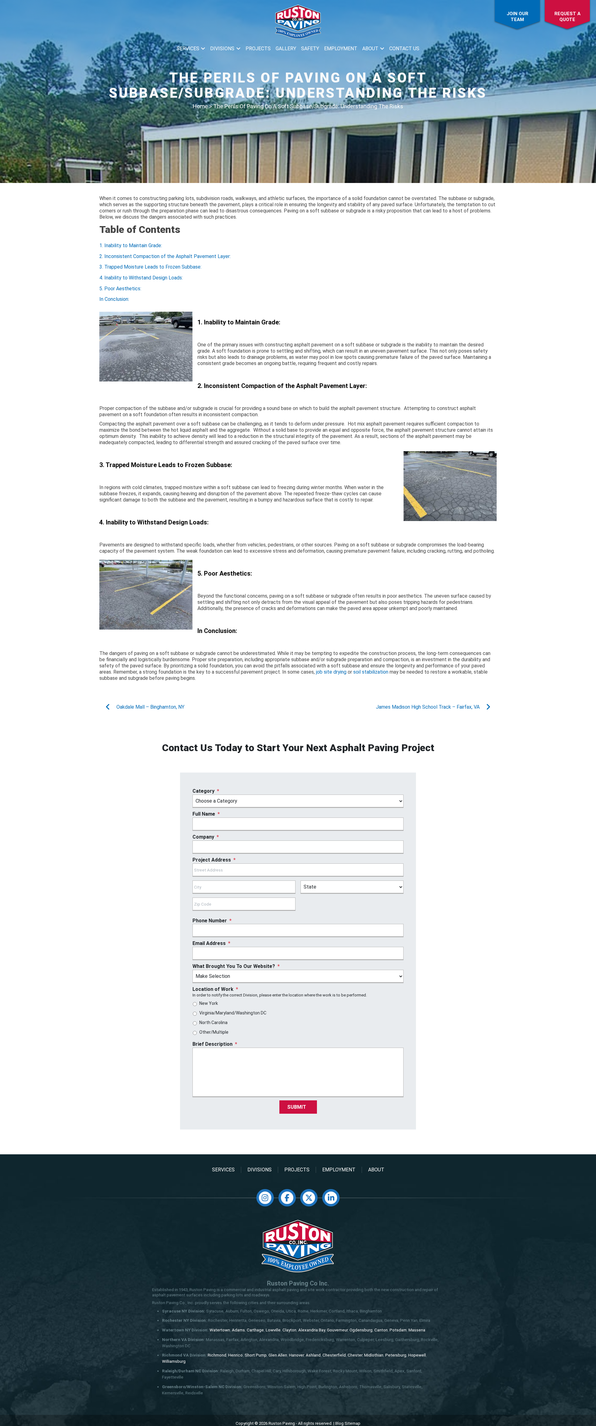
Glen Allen (278, 1355)
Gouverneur (337, 1330)
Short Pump (256, 1355)
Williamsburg (174, 1361)
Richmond (217, 1355)
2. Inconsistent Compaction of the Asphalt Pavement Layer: (165, 256)
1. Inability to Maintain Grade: (130, 245)
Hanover (296, 1355)
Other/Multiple (213, 1032)
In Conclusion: (114, 299)
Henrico (235, 1355)
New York (208, 1003)
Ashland (313, 1355)
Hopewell (417, 1355)
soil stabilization (370, 672)
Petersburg (395, 1355)
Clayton (289, 1330)
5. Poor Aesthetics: (120, 289)
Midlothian (373, 1355)
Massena (417, 1330)
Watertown (220, 1330)
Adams (238, 1330)
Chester (355, 1355)
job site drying (331, 672)
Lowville (273, 1330)
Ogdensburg (361, 1330)
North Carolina (213, 1022)
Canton (381, 1330)
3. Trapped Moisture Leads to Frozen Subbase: (150, 267)
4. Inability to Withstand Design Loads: (141, 278)
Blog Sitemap (347, 1423)
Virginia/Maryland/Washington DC (232, 1012)
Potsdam (398, 1330)
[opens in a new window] (265, 1197)
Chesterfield (334, 1355)
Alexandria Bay (311, 1330)
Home (200, 106)
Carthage (255, 1330)
